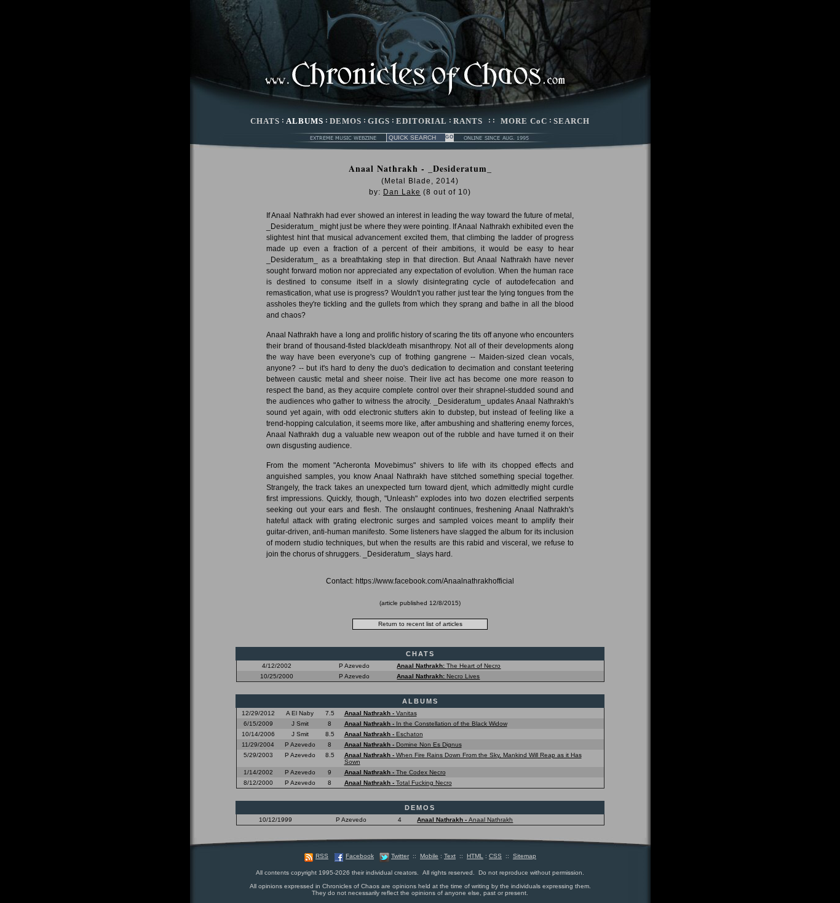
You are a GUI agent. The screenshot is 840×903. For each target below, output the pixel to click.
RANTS (468, 121)
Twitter (400, 856)
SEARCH (571, 121)
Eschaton (383, 734)
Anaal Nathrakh (465, 819)
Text (450, 856)
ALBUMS (304, 121)
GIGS (379, 121)
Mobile (429, 856)
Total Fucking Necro (398, 782)
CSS (495, 856)
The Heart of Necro (449, 665)
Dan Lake (402, 192)
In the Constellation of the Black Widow (425, 723)
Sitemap (524, 856)
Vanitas (380, 713)
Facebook (360, 856)
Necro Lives (438, 676)
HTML (475, 856)
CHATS (265, 121)
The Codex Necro (395, 772)
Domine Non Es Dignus (403, 744)
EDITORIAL (421, 121)
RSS (321, 856)
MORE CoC (524, 121)
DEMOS (346, 121)
